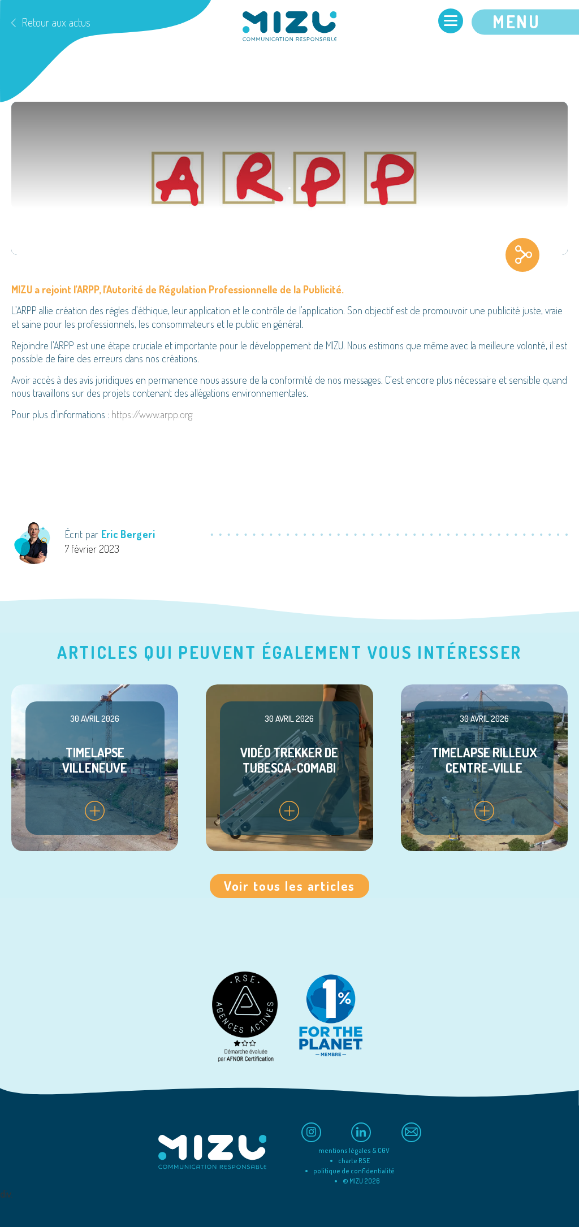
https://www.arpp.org (151, 414)
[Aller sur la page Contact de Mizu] (411, 1132)
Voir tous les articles (289, 885)
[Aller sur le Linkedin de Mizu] (361, 1132)
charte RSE (354, 1160)
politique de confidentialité (354, 1171)
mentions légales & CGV (354, 1150)
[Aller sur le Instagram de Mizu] (311, 1132)
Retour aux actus (55, 22)
